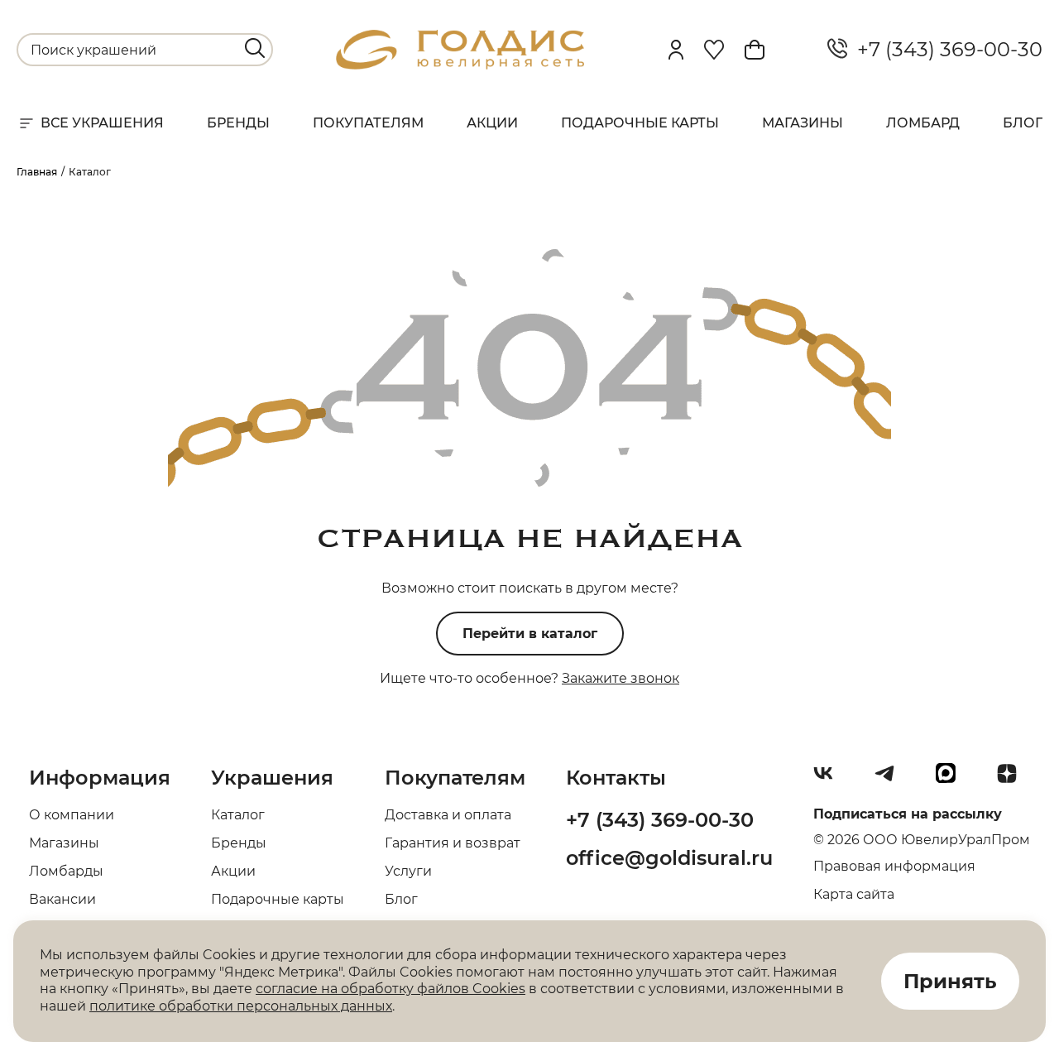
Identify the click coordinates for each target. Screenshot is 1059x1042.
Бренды (238, 123)
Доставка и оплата (448, 815)
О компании (71, 815)
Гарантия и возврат (452, 843)
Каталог (238, 815)
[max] (952, 779)
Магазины (802, 123)
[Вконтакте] (829, 779)
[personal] (675, 50)
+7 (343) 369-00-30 (944, 49)
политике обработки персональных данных (240, 1006)
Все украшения (102, 123)
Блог (1022, 123)
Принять (950, 981)
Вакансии (62, 899)
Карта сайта (853, 894)
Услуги (408, 871)
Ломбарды (66, 871)
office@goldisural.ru (669, 858)
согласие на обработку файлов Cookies (390, 988)
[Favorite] (714, 50)
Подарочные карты (640, 123)
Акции (492, 123)
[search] (255, 48)
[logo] (460, 65)
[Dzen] (1013, 779)
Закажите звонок (620, 678)
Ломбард (923, 123)
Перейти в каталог (529, 633)
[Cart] (754, 50)
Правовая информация (894, 866)
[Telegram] (891, 779)
